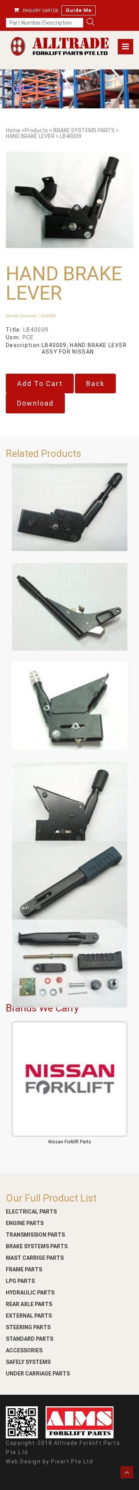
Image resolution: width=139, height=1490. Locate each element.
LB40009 (70, 136)
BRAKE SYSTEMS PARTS (84, 130)
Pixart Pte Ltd (72, 1461)
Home (13, 130)
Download (35, 403)
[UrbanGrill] (59, 46)
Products (36, 130)
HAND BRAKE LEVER (30, 136)
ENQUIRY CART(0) (40, 10)
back (95, 383)
